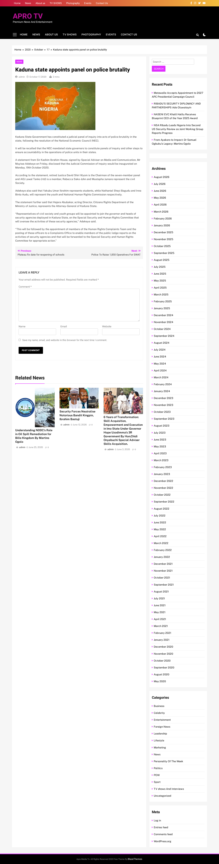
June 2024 (160, 356)
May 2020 (160, 681)
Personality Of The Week (168, 761)
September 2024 (164, 335)
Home (17, 3)
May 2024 (160, 363)
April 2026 (160, 204)
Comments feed (163, 834)
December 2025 (163, 232)
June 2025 (160, 273)
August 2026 (161, 177)
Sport (157, 782)
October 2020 (162, 660)
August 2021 (161, 591)
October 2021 (162, 577)
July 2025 (159, 266)
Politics (158, 768)
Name (22, 326)
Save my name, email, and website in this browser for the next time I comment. (64, 340)
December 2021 (163, 563)
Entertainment (162, 719)
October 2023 (162, 411)
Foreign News (162, 726)
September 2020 (164, 667)
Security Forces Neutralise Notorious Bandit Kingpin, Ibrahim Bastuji (77, 415)
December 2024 (163, 315)
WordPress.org (162, 841)
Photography (73, 3)
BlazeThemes (135, 859)
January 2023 (162, 474)
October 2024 (162, 329)
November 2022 (163, 487)
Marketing (160, 747)
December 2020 (163, 646)
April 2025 (160, 287)
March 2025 (161, 294)
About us (40, 3)
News (28, 3)
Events (87, 3)
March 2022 (161, 543)
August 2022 (161, 508)
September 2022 (164, 501)
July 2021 (159, 598)
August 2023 (161, 425)
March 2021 (161, 626)
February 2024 (163, 384)
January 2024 (162, 391)
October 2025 (162, 246)
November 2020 (163, 653)
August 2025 (161, 259)
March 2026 (161, 211)
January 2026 (162, 225)
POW (157, 775)
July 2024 (159, 349)
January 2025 (162, 308)
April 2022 (160, 536)
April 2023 (160, 453)
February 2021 (162, 632)
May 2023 (160, 446)
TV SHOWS (56, 3)
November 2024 (163, 322)
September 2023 (164, 418)
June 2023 (160, 439)
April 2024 (160, 370)
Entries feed (161, 827)
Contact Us (102, 3)
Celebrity (159, 712)
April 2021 (160, 619)
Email (63, 326)
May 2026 (160, 197)
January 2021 (161, 639)
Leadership (160, 733)
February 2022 (163, 550)
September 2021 (164, 584)
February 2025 (163, 301)
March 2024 (161, 377)
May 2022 (160, 529)
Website (106, 326)
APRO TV (28, 16)
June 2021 (160, 605)
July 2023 (159, 432)
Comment (25, 287)
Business (159, 706)
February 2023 (163, 467)
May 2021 (159, 612)
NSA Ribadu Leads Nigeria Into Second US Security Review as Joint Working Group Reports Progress (177, 129)
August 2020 (161, 674)
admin (22, 76)
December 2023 (163, 398)
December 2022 (163, 480)
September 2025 (164, 253)
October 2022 (162, 494)
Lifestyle (159, 740)
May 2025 (160, 280)
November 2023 (163, 405)
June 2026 (160, 190)
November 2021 (163, 570)
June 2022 (160, 522)
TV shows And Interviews (169, 788)
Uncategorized (162, 795)
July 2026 (159, 183)
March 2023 (161, 460)
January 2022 (162, 556)
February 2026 (163, 218)
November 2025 (163, 239)
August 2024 (161, 342)
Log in (157, 820)
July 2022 (159, 515)
